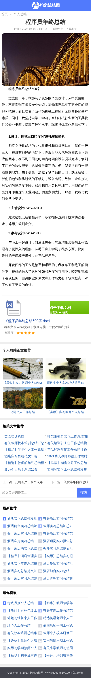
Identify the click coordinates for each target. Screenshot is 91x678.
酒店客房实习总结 (20, 541)
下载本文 (71, 28)
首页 (4, 14)
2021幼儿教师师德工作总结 (67, 456)
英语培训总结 (14, 436)
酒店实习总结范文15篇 (21, 456)
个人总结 (20, 14)
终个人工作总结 (18, 625)
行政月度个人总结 (20, 603)
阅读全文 (58, 28)
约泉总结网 (36, 672)
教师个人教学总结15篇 (21, 469)
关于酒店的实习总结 (22, 548)
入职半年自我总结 (76, 482)
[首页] (46, 5)
